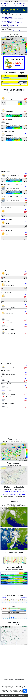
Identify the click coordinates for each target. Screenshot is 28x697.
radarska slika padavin (16, 690)
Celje (3, 21)
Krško (11, 26)
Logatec (17, 16)
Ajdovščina (9, 24)
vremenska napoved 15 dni (7, 689)
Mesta (2, 695)
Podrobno (16, 695)
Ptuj (6, 18)
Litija (9, 17)
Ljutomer (9, 28)
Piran (14, 25)
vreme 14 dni (11, 687)
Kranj (3, 22)
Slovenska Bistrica (10, 18)
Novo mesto (4, 26)
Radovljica (14, 22)
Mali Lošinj (14, 30)
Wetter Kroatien (17, 692)
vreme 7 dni (23, 686)
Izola (5, 25)
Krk (1, 30)
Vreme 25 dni (5, 5)
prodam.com (9, 690)
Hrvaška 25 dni (21, 695)
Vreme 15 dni (5, 3)
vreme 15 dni (12, 686)
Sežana (11, 25)
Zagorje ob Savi (13, 17)
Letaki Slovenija (22, 691)
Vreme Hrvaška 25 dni (20, 5)
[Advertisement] (14, 155)
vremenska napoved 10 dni (19, 687)
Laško (14, 21)
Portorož (17, 25)
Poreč (6, 30)
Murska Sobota (4, 28)
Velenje (5, 21)
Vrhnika (20, 16)
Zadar (10, 30)
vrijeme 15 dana (16, 689)
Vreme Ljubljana (6, 691)
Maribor (3, 18)
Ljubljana (3, 16)
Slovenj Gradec (17, 18)
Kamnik (6, 16)
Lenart (6, 19)
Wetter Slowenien (10, 692)
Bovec (12, 24)
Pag (8, 30)
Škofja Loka (10, 22)
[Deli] (25, 691)
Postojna (8, 25)
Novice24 (4, 690)
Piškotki (4, 686)
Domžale (14, 16)
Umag (3, 30)
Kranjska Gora (21, 22)
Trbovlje (10, 16)
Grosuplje (2, 17)
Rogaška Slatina (10, 21)
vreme (7, 686)
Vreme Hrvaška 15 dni (20, 3)
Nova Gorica (4, 24)
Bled (18, 22)
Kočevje (24, 16)
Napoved (6, 695)
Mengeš (6, 17)
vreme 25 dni (17, 686)
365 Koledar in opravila (14, 691)
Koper (3, 25)
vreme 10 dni (5, 687)
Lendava (13, 28)
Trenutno (11, 695)
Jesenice (6, 22)
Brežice (8, 26)
